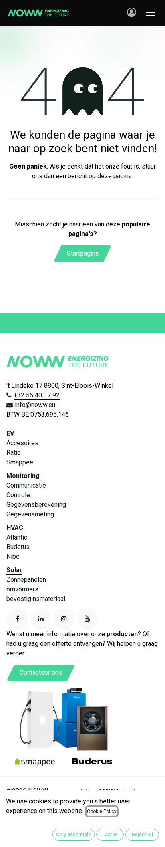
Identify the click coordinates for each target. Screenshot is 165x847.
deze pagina (114, 176)
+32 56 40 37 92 (37, 395)
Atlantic (16, 537)
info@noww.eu (35, 405)
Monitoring (23, 476)
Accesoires (22, 443)
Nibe (13, 556)
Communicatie (26, 485)
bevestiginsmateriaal (35, 599)
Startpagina (83, 253)
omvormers (22, 589)
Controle (18, 495)
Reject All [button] (142, 834)
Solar (14, 570)
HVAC (14, 528)
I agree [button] (110, 834)
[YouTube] (87, 618)
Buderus (18, 547)
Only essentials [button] (73, 834)
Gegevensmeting (30, 514)
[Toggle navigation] (151, 12)
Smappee (19, 462)
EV (10, 433)
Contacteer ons (41, 672)
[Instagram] (64, 618)
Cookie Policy (102, 811)
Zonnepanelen (26, 579)
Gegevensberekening (36, 504)
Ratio (13, 452)
